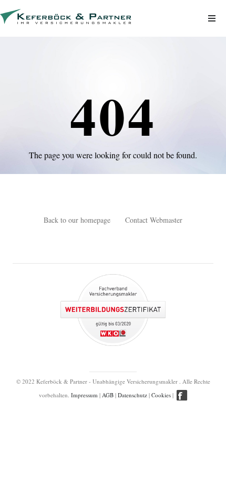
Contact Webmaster (153, 220)
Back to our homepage (77, 220)
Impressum (84, 395)
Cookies (161, 395)
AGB (108, 395)
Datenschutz (132, 395)
